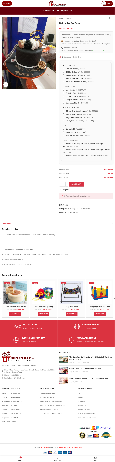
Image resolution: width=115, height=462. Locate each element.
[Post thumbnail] (63, 360)
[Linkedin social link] (74, 212)
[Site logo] (57, 3)
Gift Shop (69, 18)
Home (61, 18)
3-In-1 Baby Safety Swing (43, 306)
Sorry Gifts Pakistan (47, 397)
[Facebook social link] (65, 212)
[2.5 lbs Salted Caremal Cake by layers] (15, 292)
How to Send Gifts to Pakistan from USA (85, 368)
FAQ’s (80, 397)
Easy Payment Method (86, 413)
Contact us (82, 405)
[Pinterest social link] (71, 212)
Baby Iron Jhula (71, 306)
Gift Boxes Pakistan (47, 393)
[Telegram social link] (76, 212)
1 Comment (85, 363)
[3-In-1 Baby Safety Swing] (43, 292)
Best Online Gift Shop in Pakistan (52, 405)
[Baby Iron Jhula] (71, 292)
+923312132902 (98, 50)
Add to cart (76, 184)
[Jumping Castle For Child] (100, 292)
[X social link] (68, 212)
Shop (80, 393)
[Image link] (18, 356)
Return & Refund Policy (87, 417)
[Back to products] (109, 18)
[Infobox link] (28, 326)
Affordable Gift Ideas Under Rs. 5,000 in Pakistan (88, 378)
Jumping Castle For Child (100, 306)
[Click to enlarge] (5, 84)
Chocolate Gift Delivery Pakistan (52, 413)
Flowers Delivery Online (49, 409)
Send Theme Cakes (83, 209)
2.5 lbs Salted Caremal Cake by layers (15, 307)
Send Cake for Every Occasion (51, 401)
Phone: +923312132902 (12, 375)
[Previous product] (106, 18)
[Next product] (112, 18)
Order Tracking (84, 409)
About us (81, 401)
